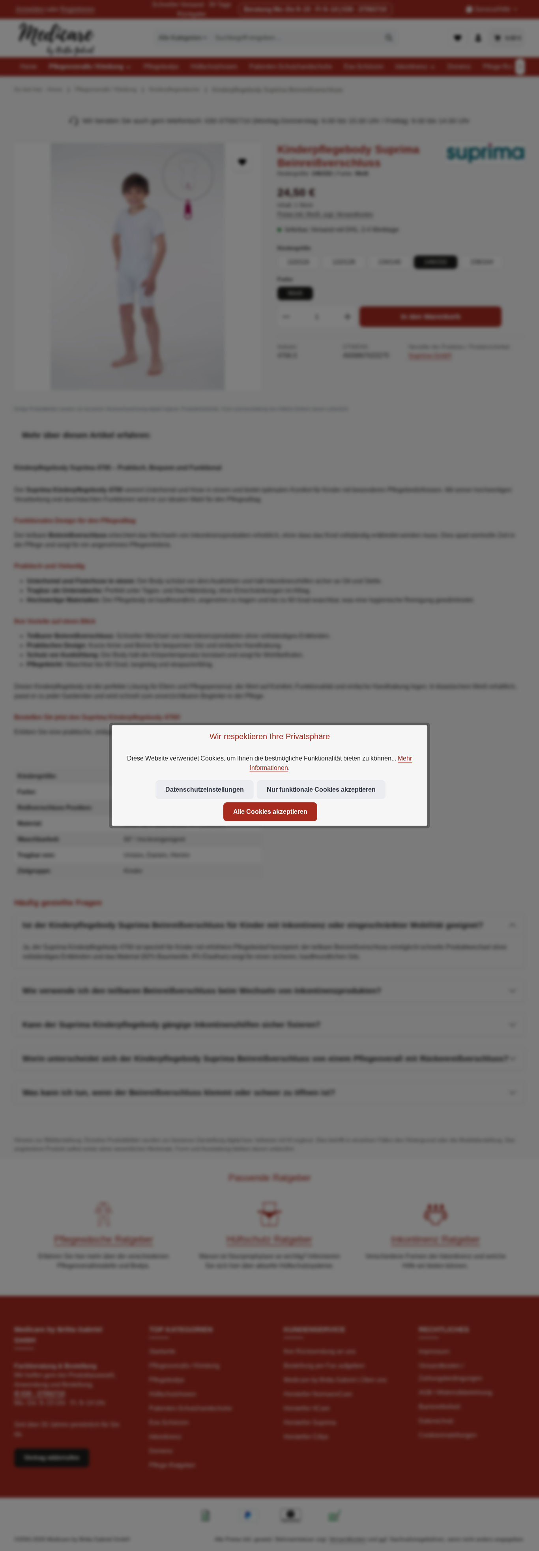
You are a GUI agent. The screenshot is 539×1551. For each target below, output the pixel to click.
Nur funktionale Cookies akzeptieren (321, 789)
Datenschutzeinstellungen (204, 789)
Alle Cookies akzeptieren (270, 811)
